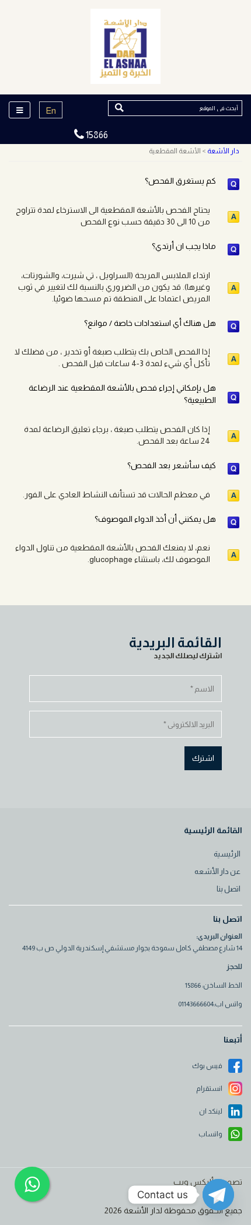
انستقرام (209, 1088)
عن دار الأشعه (217, 871)
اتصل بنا (228, 888)
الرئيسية (227, 854)
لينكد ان (210, 1111)
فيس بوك (207, 1066)
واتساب (210, 1134)
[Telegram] (218, 1194)
